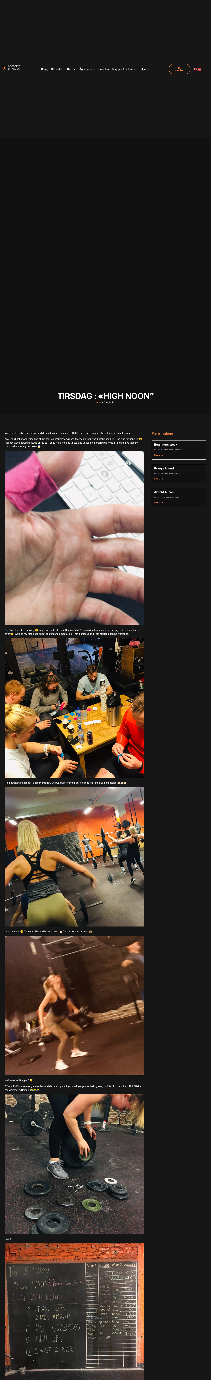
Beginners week (165, 444)
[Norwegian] (200, 68)
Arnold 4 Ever (164, 492)
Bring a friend (164, 468)
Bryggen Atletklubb (123, 69)
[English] (196, 68)
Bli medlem (57, 69)
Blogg (44, 69)
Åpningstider (87, 69)
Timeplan (103, 69)
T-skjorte (143, 69)
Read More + (159, 455)
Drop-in (71, 69)
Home (98, 402)
